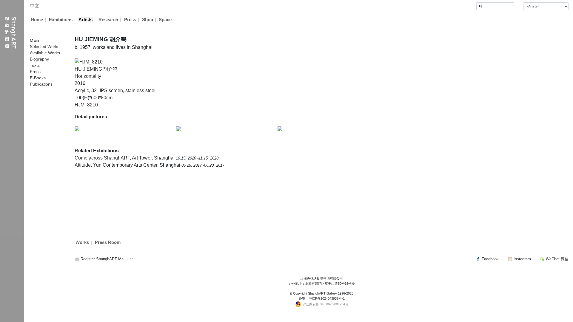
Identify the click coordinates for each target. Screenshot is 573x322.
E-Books (38, 77)
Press (130, 19)
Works (82, 242)
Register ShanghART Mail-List (107, 259)
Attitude (83, 165)
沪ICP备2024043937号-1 (327, 298)
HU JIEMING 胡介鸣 (96, 69)
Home (37, 19)
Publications (41, 84)
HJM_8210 (86, 104)
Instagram (521, 259)
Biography (39, 59)
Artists (85, 19)
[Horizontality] (89, 61)
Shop (147, 19)
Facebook (489, 259)
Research (108, 19)
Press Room (108, 242)
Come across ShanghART (102, 157)
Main (34, 40)
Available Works (45, 52)
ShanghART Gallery (322, 293)
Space (165, 19)
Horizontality (88, 76)
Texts (35, 65)
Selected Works (44, 46)
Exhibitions (61, 19)
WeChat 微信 (557, 259)
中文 (34, 5)
